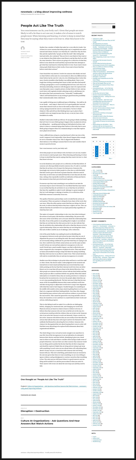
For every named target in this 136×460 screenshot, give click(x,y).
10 (106, 147)
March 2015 (96, 301)
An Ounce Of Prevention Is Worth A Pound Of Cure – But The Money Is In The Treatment (103, 109)
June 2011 (95, 352)
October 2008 (96, 390)
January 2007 (96, 425)
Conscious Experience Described (101, 180)
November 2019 (97, 285)
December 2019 (97, 283)
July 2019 (95, 290)
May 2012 (95, 334)
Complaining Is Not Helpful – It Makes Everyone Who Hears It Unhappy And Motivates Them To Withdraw (103, 50)
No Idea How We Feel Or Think (100, 93)
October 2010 (96, 366)
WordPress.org (97, 441)
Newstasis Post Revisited (99, 203)
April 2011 (95, 356)
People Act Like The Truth (99, 75)
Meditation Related (98, 201)
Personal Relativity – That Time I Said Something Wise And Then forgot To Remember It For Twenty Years (103, 101)
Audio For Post (96, 172)
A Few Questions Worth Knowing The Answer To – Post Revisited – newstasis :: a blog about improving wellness (104, 226)
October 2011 (96, 346)
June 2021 (95, 273)
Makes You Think (25, 57)
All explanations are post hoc (100, 43)
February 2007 (96, 423)
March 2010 (96, 374)
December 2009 (97, 377)
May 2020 (95, 275)
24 (106, 153)
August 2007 (96, 413)
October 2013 (96, 316)
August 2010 (96, 369)
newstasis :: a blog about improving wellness (46, 11)
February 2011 (96, 359)
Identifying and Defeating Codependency (104, 190)
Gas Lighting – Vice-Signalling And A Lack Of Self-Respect (103, 260)
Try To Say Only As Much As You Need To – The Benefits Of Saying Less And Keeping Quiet (104, 121)
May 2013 (95, 320)
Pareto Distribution (98, 205)
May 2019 (95, 293)
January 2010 (96, 376)
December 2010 (97, 362)
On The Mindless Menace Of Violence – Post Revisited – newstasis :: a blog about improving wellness (103, 239)
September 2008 (97, 392)
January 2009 (96, 389)
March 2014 (96, 313)
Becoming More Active (99, 173)
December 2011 (97, 343)
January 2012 (96, 341)
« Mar (96, 158)
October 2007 (96, 410)
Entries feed (96, 438)
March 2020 (96, 278)
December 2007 (97, 407)
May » (110, 158)
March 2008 (96, 402)
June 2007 (95, 417)
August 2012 (96, 329)
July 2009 (95, 381)
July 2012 (95, 331)
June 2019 (95, 292)
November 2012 (97, 324)
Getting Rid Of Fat (97, 188)
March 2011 (96, 357)
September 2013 (97, 318)
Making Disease (97, 198)
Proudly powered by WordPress (53, 452)
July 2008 (95, 395)
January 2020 (96, 282)
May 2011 (95, 354)
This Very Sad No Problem (99, 70)
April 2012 (95, 336)
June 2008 (95, 397)
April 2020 (95, 277)
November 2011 (97, 344)
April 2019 (95, 295)
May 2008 (95, 399)
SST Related (96, 210)
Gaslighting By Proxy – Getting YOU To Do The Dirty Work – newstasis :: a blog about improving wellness (104, 257)
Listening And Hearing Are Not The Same (103, 81)
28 (96, 155)
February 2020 (97, 280)
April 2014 (95, 311)
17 (106, 150)
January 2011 (96, 361)
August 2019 (96, 288)
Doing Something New (27, 56)
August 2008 (96, 394)
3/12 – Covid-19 (96, 170)
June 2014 (95, 308)
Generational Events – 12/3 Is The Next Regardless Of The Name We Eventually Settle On (103, 90)
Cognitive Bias (96, 177)
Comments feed (97, 440)
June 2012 (95, 333)
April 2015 (95, 300)
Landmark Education (98, 195)
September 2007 (97, 412)
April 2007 (95, 420)
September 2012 (97, 328)
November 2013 (97, 315)
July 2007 (95, 415)
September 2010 (97, 367)
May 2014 (95, 310)
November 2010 (97, 364)
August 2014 (96, 306)
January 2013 (96, 321)
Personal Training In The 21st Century (103, 206)
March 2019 (96, 296)
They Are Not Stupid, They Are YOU (102, 83)
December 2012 (97, 323)
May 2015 (95, 298)
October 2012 (96, 326)
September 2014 (97, 305)
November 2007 (97, 409)
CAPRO (94, 175)
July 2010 (95, 371)
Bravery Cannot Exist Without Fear (102, 95)
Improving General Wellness (100, 193)
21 (96, 153)
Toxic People (96, 213)
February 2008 (97, 404)
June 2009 (95, 382)
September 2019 (97, 287)
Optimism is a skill (97, 38)
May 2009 (95, 384)
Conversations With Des (99, 182)
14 (96, 150)
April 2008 (95, 400)
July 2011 (95, 351)
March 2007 (96, 422)
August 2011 (96, 349)
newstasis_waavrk (25, 51)
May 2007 (95, 418)
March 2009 (96, 385)
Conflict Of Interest (98, 178)
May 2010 (95, 372)
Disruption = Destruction (99, 76)
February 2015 (96, 303)
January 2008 (96, 405)
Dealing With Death (98, 183)
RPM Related (96, 208)
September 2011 (97, 348)
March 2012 (96, 338)
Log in (94, 436)
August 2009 (96, 379)
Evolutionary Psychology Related (101, 187)
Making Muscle (97, 200)
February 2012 (96, 339)
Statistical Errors (97, 211)
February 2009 (97, 387)
